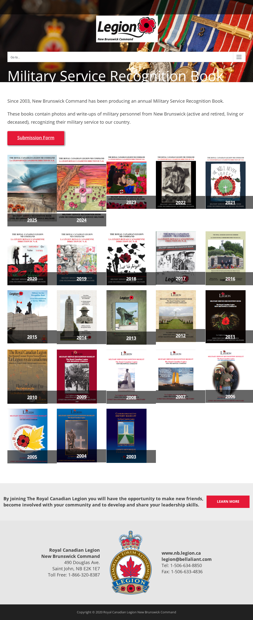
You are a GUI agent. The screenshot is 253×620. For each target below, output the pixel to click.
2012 (181, 335)
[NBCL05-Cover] (27, 411)
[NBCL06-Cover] (226, 352)
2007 (181, 397)
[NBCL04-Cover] (77, 411)
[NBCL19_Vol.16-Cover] (77, 234)
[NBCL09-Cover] (77, 352)
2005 (32, 457)
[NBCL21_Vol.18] (226, 157)
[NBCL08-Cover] (126, 352)
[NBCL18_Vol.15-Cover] (126, 234)
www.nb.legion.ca (181, 553)
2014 (81, 337)
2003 (131, 456)
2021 (230, 202)
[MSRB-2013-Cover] (126, 292)
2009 (81, 397)
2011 (230, 337)
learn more (228, 501)
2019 (81, 279)
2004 (81, 456)
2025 (32, 220)
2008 (131, 397)
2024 (81, 220)
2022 (181, 202)
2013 (131, 338)
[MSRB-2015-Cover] (27, 292)
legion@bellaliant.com (187, 559)
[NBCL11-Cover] (226, 292)
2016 (230, 279)
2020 (32, 279)
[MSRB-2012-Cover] (176, 292)
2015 (32, 337)
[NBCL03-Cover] (126, 411)
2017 (181, 278)
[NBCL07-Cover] (176, 352)
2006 (230, 396)
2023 (131, 202)
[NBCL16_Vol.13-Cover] (226, 234)
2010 (32, 397)
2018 (131, 279)
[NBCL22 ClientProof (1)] (176, 157)
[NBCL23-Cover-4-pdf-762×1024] (126, 157)
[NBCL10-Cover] (27, 352)
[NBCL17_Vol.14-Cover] (176, 234)
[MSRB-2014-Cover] (77, 292)
